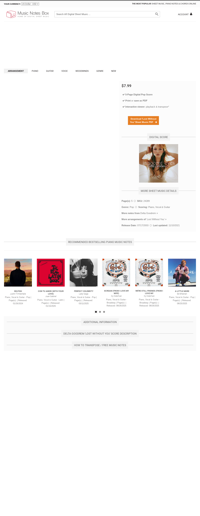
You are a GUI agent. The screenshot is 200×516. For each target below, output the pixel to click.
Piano (35, 71)
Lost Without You (155, 219)
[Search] (157, 14)
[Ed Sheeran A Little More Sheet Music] (182, 273)
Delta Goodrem (148, 213)
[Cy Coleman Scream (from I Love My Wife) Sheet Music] (116, 272)
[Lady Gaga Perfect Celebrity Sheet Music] (84, 273)
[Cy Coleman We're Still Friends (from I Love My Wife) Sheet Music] (149, 272)
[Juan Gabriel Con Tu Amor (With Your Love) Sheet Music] (51, 273)
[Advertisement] (100, 45)
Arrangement (16, 71)
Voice (64, 71)
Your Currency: (12, 4)
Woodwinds (82, 71)
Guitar (50, 71)
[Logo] (27, 14)
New (113, 71)
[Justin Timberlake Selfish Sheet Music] (18, 273)
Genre (99, 71)
